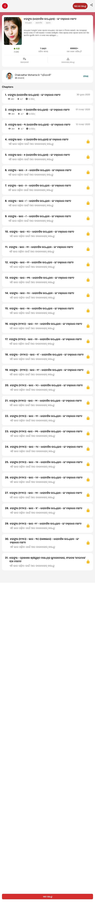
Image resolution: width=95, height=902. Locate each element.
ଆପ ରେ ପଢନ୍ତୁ (80, 6)
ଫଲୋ (85, 76)
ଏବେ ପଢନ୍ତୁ (47, 896)
